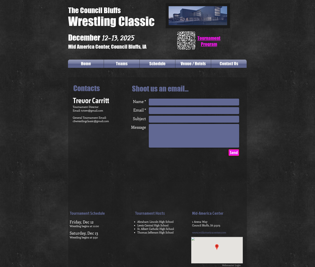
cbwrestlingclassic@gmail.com (91, 121)
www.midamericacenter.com (209, 232)
